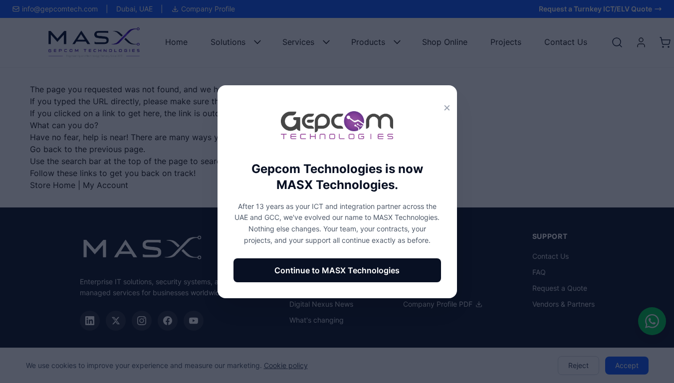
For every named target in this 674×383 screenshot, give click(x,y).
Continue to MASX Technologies (337, 270)
